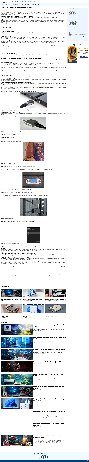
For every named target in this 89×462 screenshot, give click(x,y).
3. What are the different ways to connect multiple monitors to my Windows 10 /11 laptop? (78, 37)
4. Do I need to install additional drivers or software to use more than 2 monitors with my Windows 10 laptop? (78, 39)
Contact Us (21, 1)
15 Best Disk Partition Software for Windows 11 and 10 (55, 315)
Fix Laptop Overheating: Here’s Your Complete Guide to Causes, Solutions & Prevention (55, 300)
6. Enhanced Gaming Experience (73, 15)
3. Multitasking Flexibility (72, 12)
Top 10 (13, 4)
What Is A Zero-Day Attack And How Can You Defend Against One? (48, 424)
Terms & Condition (42, 458)
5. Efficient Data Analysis (72, 14)
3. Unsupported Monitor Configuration (73, 22)
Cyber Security (32, 4)
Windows (10, 4)
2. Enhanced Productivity (72, 11)
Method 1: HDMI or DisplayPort (72, 27)
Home (12, 1)
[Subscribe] (54, 453)
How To (16, 4)
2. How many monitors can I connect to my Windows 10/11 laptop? (77, 36)
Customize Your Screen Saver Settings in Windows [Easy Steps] (49, 325)
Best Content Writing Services (30, 1)
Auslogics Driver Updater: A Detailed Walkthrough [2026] (48, 375)
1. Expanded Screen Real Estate (72, 10)
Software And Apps (21, 4)
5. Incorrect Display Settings (72, 24)
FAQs (69, 33)
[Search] (87, 1)
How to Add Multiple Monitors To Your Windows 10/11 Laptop (76, 26)
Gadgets (39, 4)
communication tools (55, 25)
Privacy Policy (48, 458)
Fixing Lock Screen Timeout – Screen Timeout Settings (48, 399)
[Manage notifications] (87, 460)
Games (36, 4)
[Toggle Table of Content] (87, 8)
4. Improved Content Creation (72, 13)
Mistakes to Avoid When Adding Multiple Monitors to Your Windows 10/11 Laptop (77, 19)
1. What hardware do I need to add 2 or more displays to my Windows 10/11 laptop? (78, 35)
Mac (6, 4)
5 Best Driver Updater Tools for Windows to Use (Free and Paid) (48, 387)
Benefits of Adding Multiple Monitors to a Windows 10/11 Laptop (76, 9)
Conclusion (70, 32)
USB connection (51, 138)
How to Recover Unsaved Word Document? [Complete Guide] (49, 412)
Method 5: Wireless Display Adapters (73, 30)
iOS (4, 4)
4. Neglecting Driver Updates (72, 23)
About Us (16, 1)
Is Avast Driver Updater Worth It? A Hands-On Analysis (49, 349)
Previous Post (29, 280)
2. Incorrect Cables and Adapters (73, 21)
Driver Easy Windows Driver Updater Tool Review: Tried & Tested (49, 338)
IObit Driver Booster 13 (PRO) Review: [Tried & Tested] (48, 362)
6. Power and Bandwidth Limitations (73, 25)
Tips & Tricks (27, 4)
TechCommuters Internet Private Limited (44, 461)
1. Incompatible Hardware (72, 20)
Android (2, 4)
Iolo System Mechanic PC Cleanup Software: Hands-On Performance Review (49, 436)
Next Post (38, 280)
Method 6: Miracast (71, 31)
